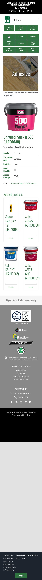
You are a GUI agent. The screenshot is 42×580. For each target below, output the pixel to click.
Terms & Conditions (17, 415)
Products (10, 92)
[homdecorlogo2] (21, 356)
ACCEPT (21, 576)
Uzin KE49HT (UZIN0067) (12, 269)
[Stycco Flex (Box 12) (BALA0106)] (11, 205)
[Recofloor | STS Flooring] (21, 334)
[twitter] (24, 11)
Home (5, 92)
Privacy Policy (32, 412)
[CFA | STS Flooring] (21, 347)
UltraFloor (24, 92)
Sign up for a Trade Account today (21, 300)
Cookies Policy (26, 415)
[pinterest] (25, 402)
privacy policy (18, 556)
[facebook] (19, 11)
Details (11, 239)
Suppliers (17, 92)
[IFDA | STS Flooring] (21, 328)
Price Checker (21, 370)
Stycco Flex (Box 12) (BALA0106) (12, 223)
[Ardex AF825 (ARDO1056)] (30, 205)
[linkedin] (32, 11)
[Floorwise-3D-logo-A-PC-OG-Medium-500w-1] (21, 342)
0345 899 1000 (22, 8)
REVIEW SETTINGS (32, 555)
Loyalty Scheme (21, 373)
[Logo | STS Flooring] (7, 16)
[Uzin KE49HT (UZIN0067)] (11, 254)
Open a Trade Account (21, 379)
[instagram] (28, 11)
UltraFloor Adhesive (30, 183)
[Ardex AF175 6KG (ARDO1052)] (30, 254)
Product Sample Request (21, 376)
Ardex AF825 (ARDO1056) (32, 220)
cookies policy (24, 556)
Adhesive (14, 183)
